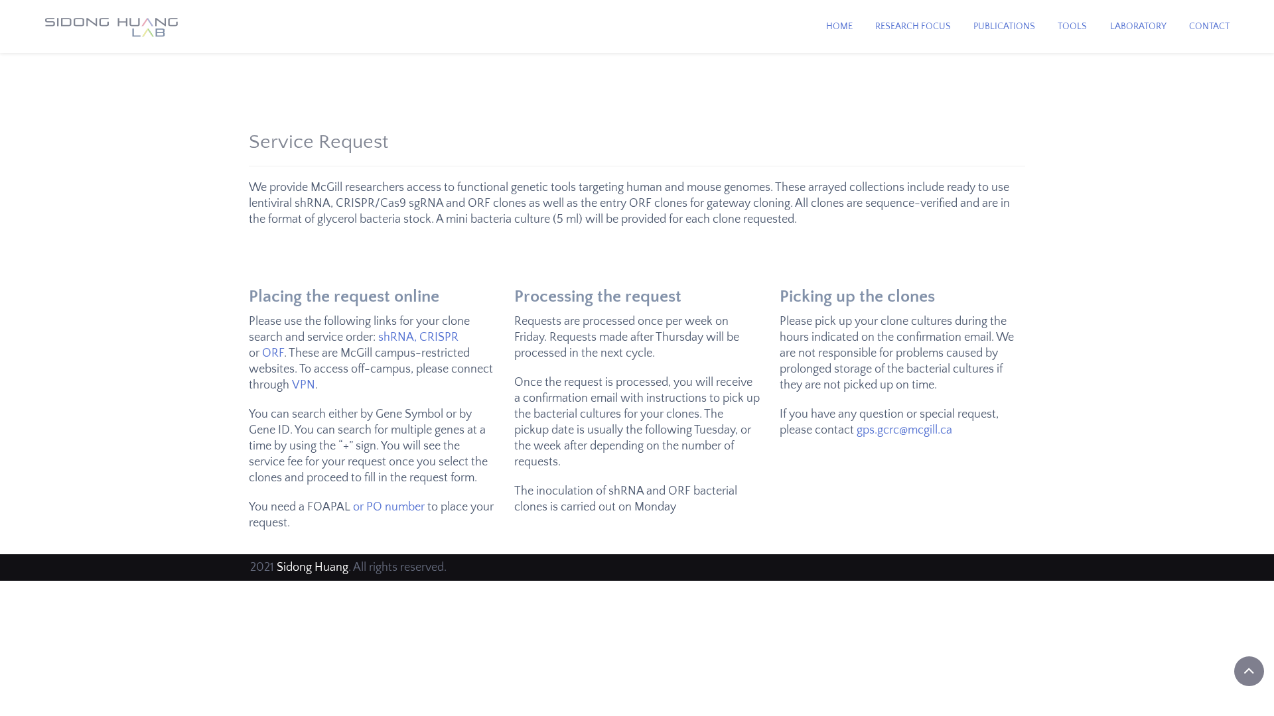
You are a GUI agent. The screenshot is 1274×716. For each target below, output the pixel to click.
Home (839, 26)
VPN (303, 385)
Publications (1004, 26)
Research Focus (913, 26)
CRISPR (439, 337)
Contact (1209, 26)
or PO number (389, 507)
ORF (273, 353)
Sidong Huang (312, 567)
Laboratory (1138, 26)
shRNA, (397, 337)
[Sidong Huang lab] (111, 27)
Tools (1072, 26)
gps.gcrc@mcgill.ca (904, 430)
